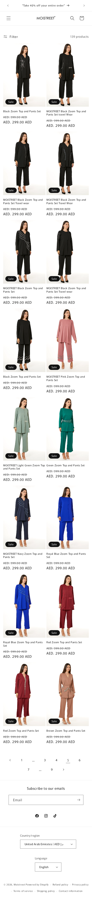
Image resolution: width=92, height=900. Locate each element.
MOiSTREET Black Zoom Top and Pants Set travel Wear (66, 112)
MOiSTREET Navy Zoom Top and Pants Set (22, 555)
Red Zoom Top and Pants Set (64, 642)
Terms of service (23, 891)
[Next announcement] (84, 5)
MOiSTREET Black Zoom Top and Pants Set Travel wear (23, 201)
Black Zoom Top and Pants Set (22, 111)
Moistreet (19, 884)
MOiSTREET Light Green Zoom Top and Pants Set (24, 466)
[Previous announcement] (8, 5)
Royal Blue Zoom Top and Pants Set (66, 555)
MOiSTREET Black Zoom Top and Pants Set (23, 289)
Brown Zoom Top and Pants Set (65, 730)
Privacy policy (80, 884)
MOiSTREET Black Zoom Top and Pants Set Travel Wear (66, 201)
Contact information (71, 891)
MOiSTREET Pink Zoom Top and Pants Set (65, 378)
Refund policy (60, 884)
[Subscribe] (78, 800)
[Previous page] (10, 760)
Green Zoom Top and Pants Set (65, 465)
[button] (8, 18)
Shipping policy (46, 891)
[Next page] (63, 769)
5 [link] (68, 760)
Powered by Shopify (37, 884)
